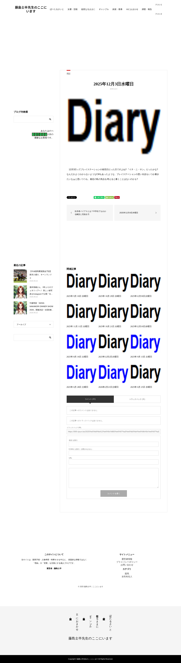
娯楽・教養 (117, 9)
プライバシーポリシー (127, 562)
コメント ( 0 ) (90, 399)
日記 (68, 74)
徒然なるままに (88, 9)
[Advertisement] (90, 43)
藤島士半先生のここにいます (31, 9)
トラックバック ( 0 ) (137, 399)
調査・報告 (147, 9)
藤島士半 (57, 568)
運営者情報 (127, 559)
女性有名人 (127, 576)
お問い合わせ (127, 565)
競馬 (127, 573)
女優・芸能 (73, 9)
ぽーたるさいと (57, 9)
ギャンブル (104, 9)
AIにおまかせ (132, 9)
